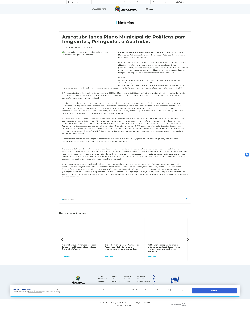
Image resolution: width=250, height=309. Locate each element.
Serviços (127, 279)
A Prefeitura (102, 279)
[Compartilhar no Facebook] (187, 188)
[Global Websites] (178, 304)
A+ (78, 2)
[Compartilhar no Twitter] (187, 191)
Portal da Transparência (109, 2)
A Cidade (101, 281)
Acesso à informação (126, 2)
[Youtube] (181, 2)
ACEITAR (214, 291)
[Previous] (62, 239)
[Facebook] (177, 2)
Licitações (127, 281)
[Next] (188, 239)
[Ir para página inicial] (126, 9)
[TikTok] (183, 2)
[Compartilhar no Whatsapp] (187, 195)
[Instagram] (179, 2)
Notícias (114, 276)
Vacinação (127, 276)
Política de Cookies (35, 292)
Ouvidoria (96, 2)
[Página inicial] (78, 280)
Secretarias (141, 276)
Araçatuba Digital (168, 2)
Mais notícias (69, 199)
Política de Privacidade (142, 2)
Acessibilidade (86, 2)
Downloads (115, 281)
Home (100, 276)
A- (73, 2)
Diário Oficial (156, 2)
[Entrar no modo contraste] (69, 2)
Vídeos (113, 279)
